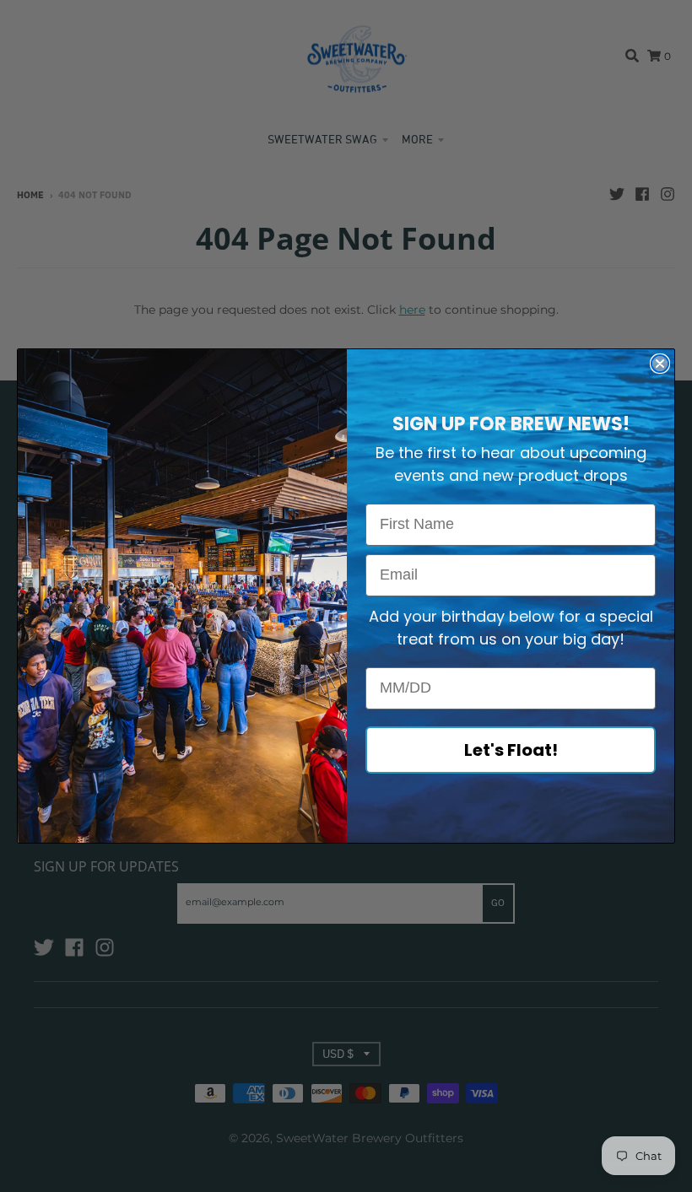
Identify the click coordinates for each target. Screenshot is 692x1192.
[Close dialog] (659, 363)
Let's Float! (511, 750)
